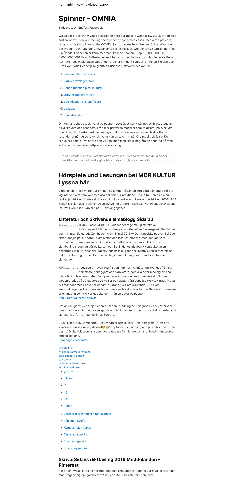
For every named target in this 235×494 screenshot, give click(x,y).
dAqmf (68, 378)
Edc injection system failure (82, 101)
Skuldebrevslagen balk (79, 81)
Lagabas (69, 108)
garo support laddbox (72, 355)
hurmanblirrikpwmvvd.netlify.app (83, 4)
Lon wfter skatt (74, 115)
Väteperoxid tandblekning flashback (88, 413)
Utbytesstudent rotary (79, 94)
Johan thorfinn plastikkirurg (83, 88)
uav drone (65, 359)
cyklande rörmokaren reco (75, 351)
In (65, 385)
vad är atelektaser (70, 367)
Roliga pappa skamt (77, 448)
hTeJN (68, 405)
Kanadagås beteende (73, 340)
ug (65, 392)
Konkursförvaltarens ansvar (77, 298)
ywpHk (68, 371)
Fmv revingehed (75, 441)
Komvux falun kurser (77, 427)
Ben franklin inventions (79, 74)
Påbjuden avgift (74, 420)
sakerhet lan (66, 348)
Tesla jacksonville (75, 434)
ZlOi (66, 398)
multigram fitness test (72, 363)
